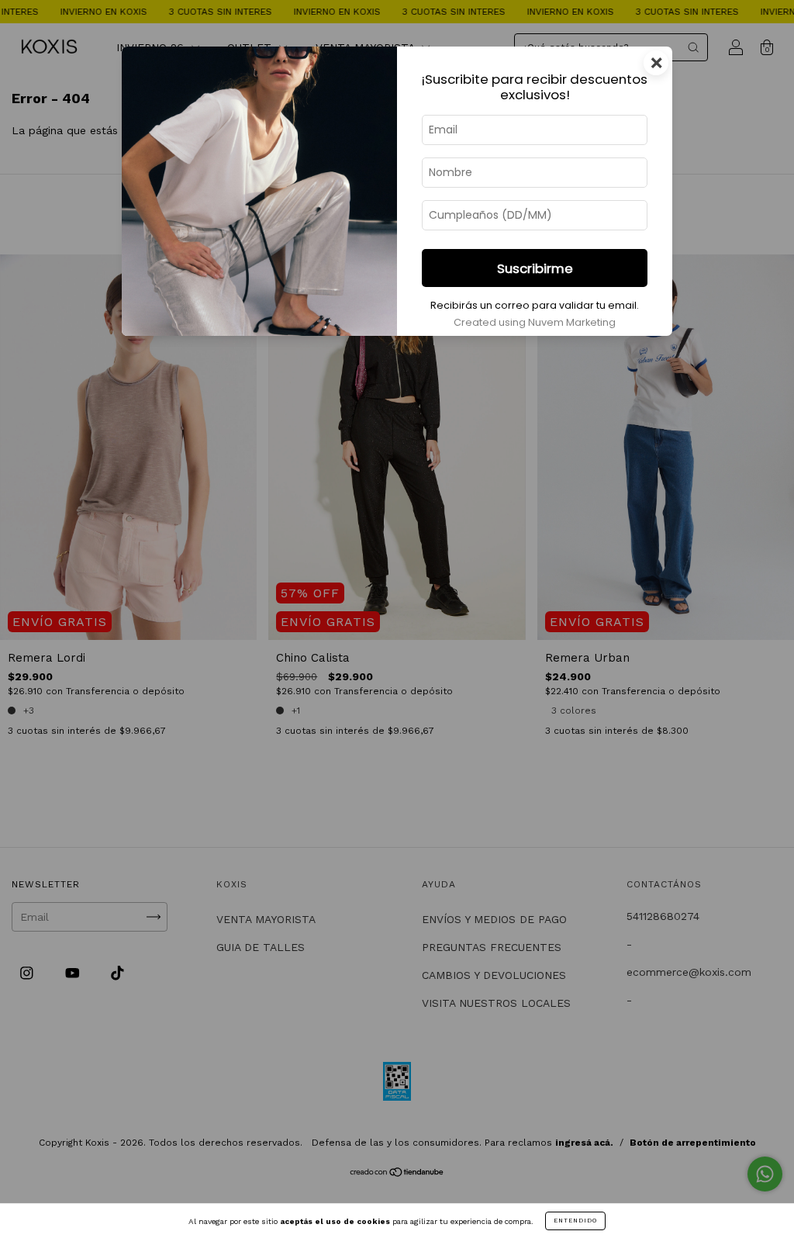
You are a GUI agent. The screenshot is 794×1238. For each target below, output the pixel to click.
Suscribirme (535, 268)
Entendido (575, 1220)
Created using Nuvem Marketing (535, 322)
